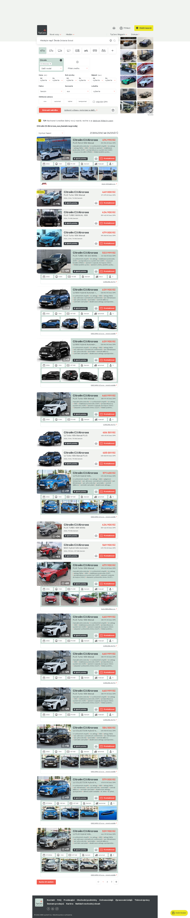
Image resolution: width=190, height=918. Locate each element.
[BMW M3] (128, 82)
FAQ (59, 900)
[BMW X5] (145, 107)
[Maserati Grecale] (145, 43)
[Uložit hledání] (113, 110)
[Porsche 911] (128, 43)
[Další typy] (112, 50)
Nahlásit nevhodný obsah (87, 904)
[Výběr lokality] (111, 41)
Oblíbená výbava (46, 97)
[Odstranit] (61, 60)
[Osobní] (42, 50)
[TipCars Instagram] (57, 909)
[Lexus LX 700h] (128, 95)
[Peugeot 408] (128, 107)
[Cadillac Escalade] (128, 56)
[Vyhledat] (114, 41)
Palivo (41, 86)
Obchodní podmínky (87, 900)
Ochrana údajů (106, 900)
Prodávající (69, 900)
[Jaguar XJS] (145, 95)
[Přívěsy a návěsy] (68, 50)
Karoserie (69, 86)
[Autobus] (95, 50)
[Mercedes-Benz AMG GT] (145, 82)
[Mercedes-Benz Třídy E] (145, 56)
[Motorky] (86, 50)
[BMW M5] (145, 69)
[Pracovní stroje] (103, 50)
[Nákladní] (60, 50)
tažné (70, 101)
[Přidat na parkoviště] (96, 158)
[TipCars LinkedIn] (52, 909)
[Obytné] (77, 50)
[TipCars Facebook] (48, 909)
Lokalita (94, 86)
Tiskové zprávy (142, 900)
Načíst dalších (46, 882)
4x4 (45, 101)
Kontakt (51, 900)
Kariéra (69, 904)
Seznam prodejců (55, 904)
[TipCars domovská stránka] (43, 30)
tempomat (83, 101)
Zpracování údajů (123, 900)
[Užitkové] (51, 50)
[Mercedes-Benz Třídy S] (128, 69)
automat (57, 101)
